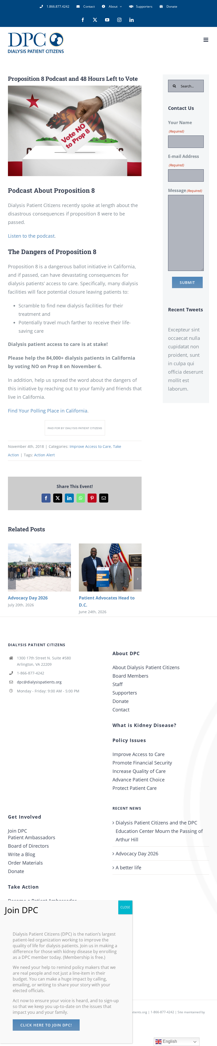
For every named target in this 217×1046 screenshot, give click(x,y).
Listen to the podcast (31, 236)
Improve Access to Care (90, 446)
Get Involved (24, 817)
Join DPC (17, 831)
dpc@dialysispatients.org (39, 681)
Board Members (130, 676)
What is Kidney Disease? (144, 725)
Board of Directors (28, 846)
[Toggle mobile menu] (206, 40)
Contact (120, 709)
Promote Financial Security (142, 762)
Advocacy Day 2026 (31, 567)
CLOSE (125, 907)
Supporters (124, 692)
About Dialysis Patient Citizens (146, 667)
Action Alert (44, 454)
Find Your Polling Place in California (47, 410)
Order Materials (25, 863)
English (169, 1041)
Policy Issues (129, 740)
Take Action (23, 887)
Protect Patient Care (134, 788)
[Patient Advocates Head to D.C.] (110, 567)
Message (185, 190)
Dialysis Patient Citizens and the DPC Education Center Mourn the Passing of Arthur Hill (159, 831)
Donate (120, 701)
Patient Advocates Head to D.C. (102, 567)
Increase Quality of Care (139, 771)
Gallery (47, 567)
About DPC (126, 653)
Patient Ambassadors (31, 837)
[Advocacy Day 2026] (39, 567)
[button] (12, 578)
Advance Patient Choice (138, 779)
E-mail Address (183, 160)
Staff (117, 684)
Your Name (180, 127)
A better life (128, 867)
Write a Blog (21, 854)
